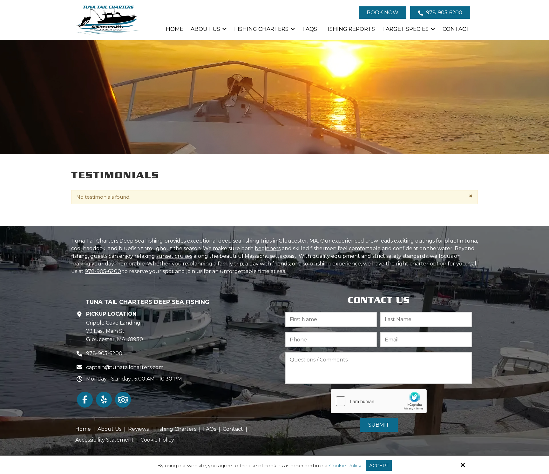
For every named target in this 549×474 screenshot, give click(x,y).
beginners (268, 248)
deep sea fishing (238, 241)
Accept (379, 466)
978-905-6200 (443, 13)
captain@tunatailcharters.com (125, 367)
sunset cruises (174, 256)
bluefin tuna (460, 241)
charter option (428, 264)
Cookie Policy (345, 466)
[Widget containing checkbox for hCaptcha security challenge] (379, 401)
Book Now (382, 13)
